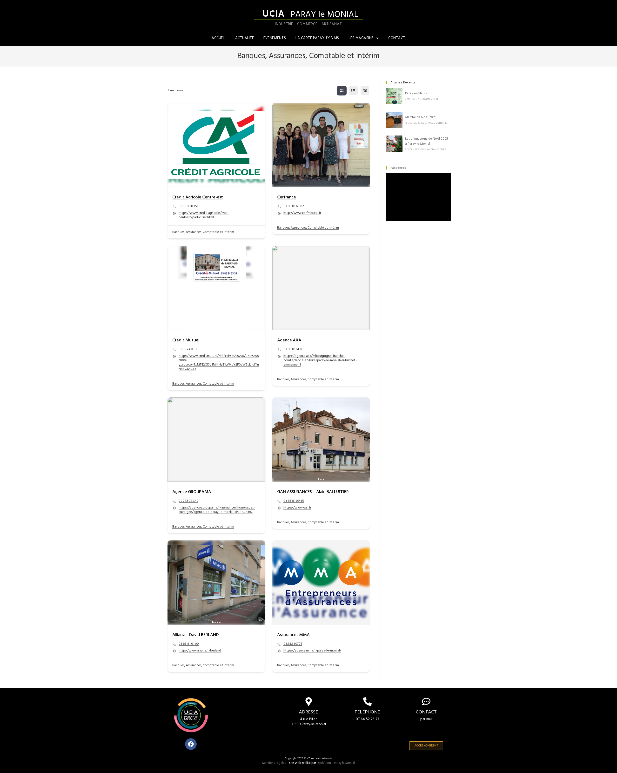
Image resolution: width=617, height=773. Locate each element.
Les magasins (361, 38)
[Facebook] (191, 744)
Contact (396, 38)
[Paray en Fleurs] (394, 96)
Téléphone (367, 712)
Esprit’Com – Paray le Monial (336, 763)
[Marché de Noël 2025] (394, 120)
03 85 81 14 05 (293, 349)
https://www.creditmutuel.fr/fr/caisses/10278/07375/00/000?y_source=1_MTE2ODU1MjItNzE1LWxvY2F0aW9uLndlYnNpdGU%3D (219, 362)
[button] (278, 439)
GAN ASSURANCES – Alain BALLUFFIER (313, 491)
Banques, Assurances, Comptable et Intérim (203, 232)
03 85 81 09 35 (293, 501)
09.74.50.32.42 (188, 501)
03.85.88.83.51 (188, 206)
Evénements (274, 38)
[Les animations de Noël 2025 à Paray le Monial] (394, 144)
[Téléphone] (367, 701)
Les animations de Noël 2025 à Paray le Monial (426, 141)
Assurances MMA (293, 634)
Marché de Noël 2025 (421, 117)
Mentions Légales (274, 763)
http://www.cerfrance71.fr (302, 213)
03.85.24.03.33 (188, 349)
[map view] (365, 90)
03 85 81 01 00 (189, 644)
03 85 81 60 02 (293, 206)
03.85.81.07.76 (292, 644)
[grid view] (342, 90)
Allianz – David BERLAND (195, 634)
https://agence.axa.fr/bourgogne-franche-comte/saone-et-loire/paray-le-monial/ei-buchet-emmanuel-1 (320, 360)
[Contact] (426, 701)
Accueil (219, 38)
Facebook (398, 167)
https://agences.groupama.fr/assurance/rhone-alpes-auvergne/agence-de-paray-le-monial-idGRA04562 (217, 510)
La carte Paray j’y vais (317, 38)
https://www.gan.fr (297, 508)
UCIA (273, 14)
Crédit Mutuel (185, 340)
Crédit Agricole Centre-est (197, 197)
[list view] (353, 90)
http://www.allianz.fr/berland (200, 651)
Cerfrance (286, 197)
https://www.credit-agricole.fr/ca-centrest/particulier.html (204, 215)
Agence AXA (289, 340)
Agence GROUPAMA (191, 491)
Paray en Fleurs (416, 93)
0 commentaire (429, 99)
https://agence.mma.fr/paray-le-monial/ (312, 651)
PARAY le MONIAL (324, 14)
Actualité (244, 38)
